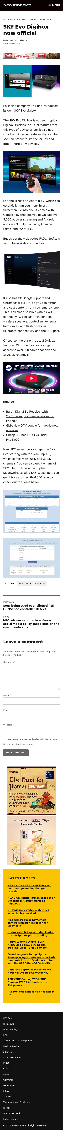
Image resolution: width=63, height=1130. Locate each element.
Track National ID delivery (16, 1102)
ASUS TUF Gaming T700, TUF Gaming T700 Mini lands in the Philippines (27, 982)
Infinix (6, 1091)
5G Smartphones (12, 1057)
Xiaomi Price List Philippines (17, 1040)
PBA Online (9, 1085)
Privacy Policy (10, 1029)
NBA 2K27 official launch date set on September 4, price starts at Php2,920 (31, 900)
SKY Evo (40, 583)
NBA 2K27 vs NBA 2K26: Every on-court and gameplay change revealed (29, 888)
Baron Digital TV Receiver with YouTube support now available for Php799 (30, 416)
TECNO (7, 1096)
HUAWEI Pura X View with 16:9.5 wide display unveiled (28, 912)
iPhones (7, 1052)
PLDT (6, 1063)
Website (7, 725)
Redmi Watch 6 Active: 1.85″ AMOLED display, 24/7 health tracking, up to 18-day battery (27, 944)
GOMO (6, 1068)
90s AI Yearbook (12, 1113)
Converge (8, 1080)
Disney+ (7, 1108)
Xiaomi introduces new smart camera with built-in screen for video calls (28, 922)
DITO (6, 1074)
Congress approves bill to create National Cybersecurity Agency (29, 971)
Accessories (11, 19)
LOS (5, 1035)
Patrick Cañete (16, 40)
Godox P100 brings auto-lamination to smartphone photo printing (31, 934)
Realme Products (12, 1046)
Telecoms (44, 19)
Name (7, 695)
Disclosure (8, 1024)
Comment (9, 662)
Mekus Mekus (10, 1119)
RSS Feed (8, 1018)
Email (6, 710)
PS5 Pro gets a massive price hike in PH (31, 993)
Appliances (29, 19)
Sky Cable (25, 583)
